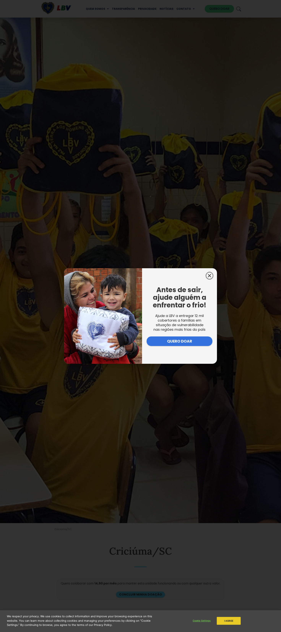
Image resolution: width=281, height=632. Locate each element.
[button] (209, 275)
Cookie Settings (202, 620)
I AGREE (228, 620)
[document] (140, 316)
